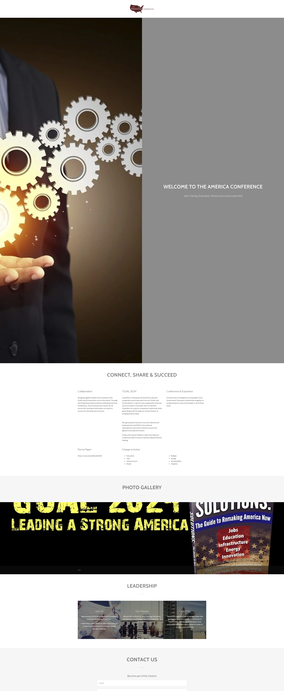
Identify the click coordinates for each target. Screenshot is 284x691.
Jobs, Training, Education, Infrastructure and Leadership (213, 195)
